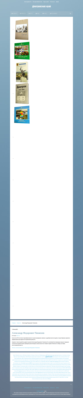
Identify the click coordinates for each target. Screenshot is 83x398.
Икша (44, 375)
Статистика (55, 363)
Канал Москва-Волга (43, 366)
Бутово (48, 358)
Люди (38, 13)
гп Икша (36, 361)
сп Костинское (25, 364)
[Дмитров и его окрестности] (22, 201)
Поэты (39, 361)
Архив (57, 1)
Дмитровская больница (31, 367)
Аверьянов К (49, 366)
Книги (45, 13)
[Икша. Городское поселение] (22, 114)
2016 (53, 375)
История (67, 356)
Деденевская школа (64, 374)
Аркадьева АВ (44, 358)
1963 (13, 375)
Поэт (44, 356)
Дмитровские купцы (21, 367)
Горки (60, 377)
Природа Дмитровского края (48, 369)
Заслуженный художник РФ (40, 364)
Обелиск (49, 378)
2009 (27, 369)
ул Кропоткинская (25, 372)
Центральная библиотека (19, 377)
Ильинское (52, 358)
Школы (59, 361)
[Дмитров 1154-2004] (22, 93)
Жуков (53, 356)
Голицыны (16, 361)
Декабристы (20, 364)
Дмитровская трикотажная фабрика (55, 372)
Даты (32, 361)
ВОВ (31, 363)
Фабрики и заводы (16, 366)
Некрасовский (15, 364)
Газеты (49, 355)
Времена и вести (19, 355)
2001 (54, 361)
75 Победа (32, 355)
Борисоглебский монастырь (37, 378)
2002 (26, 367)
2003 (24, 374)
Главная (15, 13)
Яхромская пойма (25, 375)
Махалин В (64, 372)
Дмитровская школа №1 (54, 377)
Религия (33, 363)
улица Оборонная (56, 366)
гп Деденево (42, 361)
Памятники (42, 363)
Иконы (33, 366)
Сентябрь (21, 374)
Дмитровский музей (33, 356)
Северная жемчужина (59, 375)
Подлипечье (65, 363)
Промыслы (14, 369)
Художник (27, 363)
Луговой (63, 364)
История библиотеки (37, 1)
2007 (62, 377)
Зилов (30, 377)
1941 (32, 369)
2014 (65, 367)
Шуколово (15, 356)
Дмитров (48, 357)
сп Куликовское (26, 358)
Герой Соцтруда (67, 366)
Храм (69, 355)
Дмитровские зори (15, 374)
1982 (22, 358)
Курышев (45, 374)
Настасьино (61, 363)
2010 (58, 363)
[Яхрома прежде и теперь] (22, 242)
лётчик (62, 355)
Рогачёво (30, 366)
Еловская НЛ (37, 375)
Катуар (16, 367)
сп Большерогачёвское (58, 358)
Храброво (24, 356)
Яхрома (59, 355)
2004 (63, 367)
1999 (40, 355)
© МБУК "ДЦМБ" (40, 391)
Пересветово (42, 367)
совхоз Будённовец (17, 358)
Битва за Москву (40, 369)
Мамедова (20, 375)
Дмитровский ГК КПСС (54, 367)
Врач (27, 366)
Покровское (37, 363)
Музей (44, 377)
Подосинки (38, 367)
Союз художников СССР (22, 361)
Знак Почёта (45, 378)
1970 (34, 361)
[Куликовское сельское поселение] (22, 50)
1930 (26, 356)
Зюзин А (69, 374)
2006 (33, 364)
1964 (58, 369)
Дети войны (29, 374)
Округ (55, 369)
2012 (69, 363)
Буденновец (40, 377)
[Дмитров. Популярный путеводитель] (22, 137)
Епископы (33, 375)
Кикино (67, 358)
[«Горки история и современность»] (22, 306)
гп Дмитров (39, 372)
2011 (64, 377)
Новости (23, 13)
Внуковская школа (31, 372)
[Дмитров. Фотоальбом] (22, 285)
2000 (30, 369)
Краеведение (58, 364)
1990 (52, 366)
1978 (26, 374)
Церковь (56, 361)
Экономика (54, 13)
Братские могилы (45, 372)
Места (30, 13)
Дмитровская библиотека (21, 369)
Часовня (69, 367)
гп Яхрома (49, 374)
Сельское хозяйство (65, 361)
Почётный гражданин (49, 364)
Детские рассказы (56, 374)
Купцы (30, 375)
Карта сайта (46, 1)
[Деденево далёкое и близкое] (22, 29)
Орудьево (57, 356)
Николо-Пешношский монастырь (38, 374)
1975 (52, 374)
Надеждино (16, 375)
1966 (36, 372)
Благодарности (27, 1)
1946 (57, 369)
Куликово (60, 367)
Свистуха (60, 356)
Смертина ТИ (48, 361)
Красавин (19, 372)
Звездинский (47, 377)
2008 (66, 367)
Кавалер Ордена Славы (48, 363)
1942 (36, 369)
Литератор (43, 355)
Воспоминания (68, 375)
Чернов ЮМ (20, 356)
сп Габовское (47, 367)
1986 (46, 355)
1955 (23, 355)
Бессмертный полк (54, 355)
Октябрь (66, 377)
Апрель (25, 355)
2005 (37, 377)
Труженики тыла (40, 356)
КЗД (32, 358)
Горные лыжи (15, 372)
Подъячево (30, 364)
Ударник (20, 370)
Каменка (28, 355)
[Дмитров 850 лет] (22, 264)
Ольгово (64, 358)
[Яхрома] (22, 72)
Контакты (52, 1)
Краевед (41, 375)
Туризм (69, 372)
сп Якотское (37, 355)
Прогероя (47, 375)
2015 (28, 356)
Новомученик (33, 377)
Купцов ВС (64, 356)
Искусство (66, 355)
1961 (28, 369)
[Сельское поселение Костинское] (22, 179)
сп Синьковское (23, 366)
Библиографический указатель (65, 369)
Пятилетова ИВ (67, 364)
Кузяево (54, 364)
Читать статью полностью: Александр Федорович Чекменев (26, 347)
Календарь (62, 366)
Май (33, 369)
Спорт (13, 367)
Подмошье (27, 377)
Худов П (14, 355)
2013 (67, 372)
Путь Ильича (36, 366)
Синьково (51, 375)
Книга (52, 361)
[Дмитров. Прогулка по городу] (22, 158)
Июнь (30, 358)
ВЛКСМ (64, 375)
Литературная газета (17, 363)
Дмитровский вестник (37, 358)
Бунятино (29, 361)
